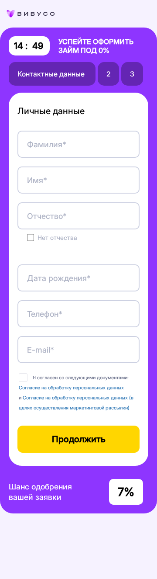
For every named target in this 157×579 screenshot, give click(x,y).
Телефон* (44, 314)
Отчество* (47, 216)
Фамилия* (46, 144)
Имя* (37, 180)
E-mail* (40, 349)
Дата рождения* (59, 278)
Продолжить (79, 439)
